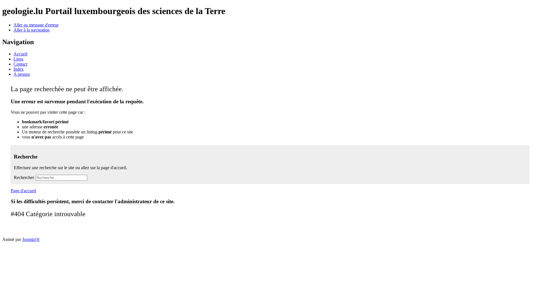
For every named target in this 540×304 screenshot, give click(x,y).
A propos (22, 74)
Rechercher (24, 177)
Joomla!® (31, 239)
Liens (18, 59)
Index (19, 69)
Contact (20, 64)
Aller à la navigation (32, 30)
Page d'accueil (23, 190)
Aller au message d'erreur (36, 25)
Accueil (20, 54)
